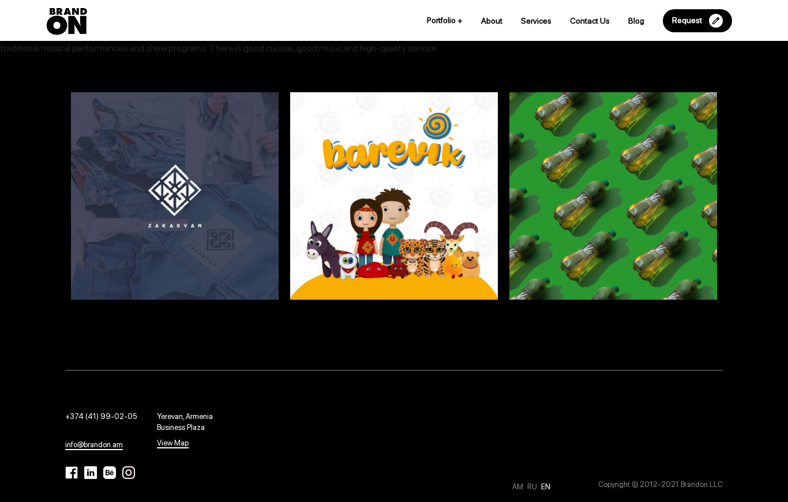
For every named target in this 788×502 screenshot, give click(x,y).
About (491, 20)
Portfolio (445, 20)
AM (518, 486)
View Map (173, 443)
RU (533, 486)
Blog (636, 20)
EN (545, 486)
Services (536, 20)
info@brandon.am (94, 444)
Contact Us (590, 20)
